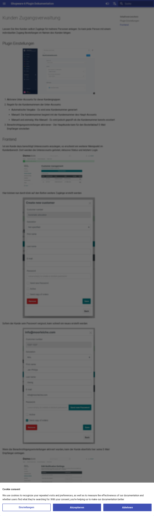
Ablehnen (127, 507)
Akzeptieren (77, 507)
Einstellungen (26, 507)
